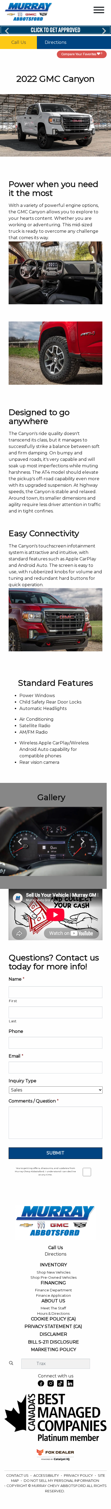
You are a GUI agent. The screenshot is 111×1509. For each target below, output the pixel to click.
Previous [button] (19, 841)
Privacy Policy (79, 1475)
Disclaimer (53, 1334)
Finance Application (53, 1296)
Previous (7, 30)
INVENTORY (53, 1265)
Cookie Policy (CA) (53, 1319)
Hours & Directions (53, 1314)
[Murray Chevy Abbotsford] (28, 12)
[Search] (11, 1363)
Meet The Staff (53, 1308)
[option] (51, 841)
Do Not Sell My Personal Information (61, 1481)
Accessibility (46, 1475)
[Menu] (98, 11)
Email (16, 1056)
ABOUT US (53, 1301)
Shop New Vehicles (53, 1272)
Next (104, 30)
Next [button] (82, 841)
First (13, 1001)
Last (13, 1021)
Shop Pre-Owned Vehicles (53, 1277)
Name (17, 979)
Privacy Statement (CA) (53, 1326)
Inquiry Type (22, 1080)
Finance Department (53, 1290)
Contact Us (17, 1475)
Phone (16, 1031)
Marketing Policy (53, 1349)
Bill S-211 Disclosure (53, 1342)
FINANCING (53, 1283)
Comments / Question (34, 1101)
